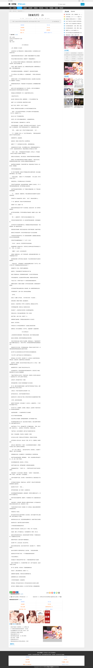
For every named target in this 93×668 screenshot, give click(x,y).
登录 (79, 0)
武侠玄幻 (36, 7)
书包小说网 (22, 30)
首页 (10, 7)
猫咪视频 (22, 25)
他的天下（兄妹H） (49, 609)
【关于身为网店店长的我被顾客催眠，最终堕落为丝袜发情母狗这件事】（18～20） (73, 32)
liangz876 (74, 60)
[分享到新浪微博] (52, 593)
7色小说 (48, 25)
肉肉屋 (56, 7)
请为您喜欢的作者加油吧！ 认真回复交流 (67, 54)
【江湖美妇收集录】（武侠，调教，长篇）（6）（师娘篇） (73, 25)
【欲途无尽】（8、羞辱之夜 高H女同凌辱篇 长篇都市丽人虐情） (45, 596)
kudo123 (73, 56)
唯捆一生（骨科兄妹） (27, 664)
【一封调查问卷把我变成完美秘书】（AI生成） (19, 628)
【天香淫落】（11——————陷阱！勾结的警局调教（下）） (73, 16)
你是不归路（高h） (23, 609)
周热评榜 (73, 11)
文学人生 (19, 7)
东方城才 (73, 58)
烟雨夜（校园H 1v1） (48, 32)
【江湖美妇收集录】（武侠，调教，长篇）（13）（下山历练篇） (73, 28)
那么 (67, 58)
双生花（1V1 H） (65, 664)
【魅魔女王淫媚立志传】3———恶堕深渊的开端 (73, 18)
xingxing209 (80, 58)
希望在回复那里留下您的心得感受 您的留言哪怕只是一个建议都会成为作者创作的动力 (80, 54)
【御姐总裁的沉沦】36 (14, 634)
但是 (67, 56)
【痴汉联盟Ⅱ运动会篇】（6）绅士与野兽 (18, 635)
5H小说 (48, 27)
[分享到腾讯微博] (54, 593)
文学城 (14, 7)
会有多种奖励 (73, 52)
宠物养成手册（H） (49, 606)
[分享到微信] (57, 593)
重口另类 (41, 7)
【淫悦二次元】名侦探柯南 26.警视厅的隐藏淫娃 (73, 23)
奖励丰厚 (80, 52)
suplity (16, 34)
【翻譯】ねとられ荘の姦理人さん (72, 30)
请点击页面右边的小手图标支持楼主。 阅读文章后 (74, 54)
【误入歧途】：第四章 (14, 637)
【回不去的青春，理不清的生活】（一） (20, 596)
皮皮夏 (67, 52)
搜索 (83, 4)
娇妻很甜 (48, 30)
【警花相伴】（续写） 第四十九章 (72, 34)
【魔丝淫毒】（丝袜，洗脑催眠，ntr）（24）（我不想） (73, 14)
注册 (83, 0)
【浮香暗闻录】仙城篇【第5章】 (16, 632)
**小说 (46, 7)
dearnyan (67, 60)
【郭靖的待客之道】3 (14, 639)
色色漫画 (22, 27)
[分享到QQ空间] (50, 593)
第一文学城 (22, 18)
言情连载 (51, 7)
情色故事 (61, 7)
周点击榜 (67, 11)
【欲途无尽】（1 (21, 11)
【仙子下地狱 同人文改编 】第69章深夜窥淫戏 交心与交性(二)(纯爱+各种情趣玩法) (73, 21)
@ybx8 (48, 18)
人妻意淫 (25, 7)
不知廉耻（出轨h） (65, 661)
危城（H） (22, 32)
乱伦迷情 (30, 7)
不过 (80, 56)
